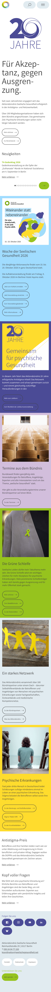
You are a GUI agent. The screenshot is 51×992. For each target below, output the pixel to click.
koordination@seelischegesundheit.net (20, 952)
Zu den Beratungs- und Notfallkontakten (17, 808)
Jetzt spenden (39, 986)
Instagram (18, 922)
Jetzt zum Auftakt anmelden (13, 287)
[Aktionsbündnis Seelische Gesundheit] (17, 4)
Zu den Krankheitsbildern (12, 825)
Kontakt (7, 962)
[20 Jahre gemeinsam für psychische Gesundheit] (25, 33)
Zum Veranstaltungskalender (13, 304)
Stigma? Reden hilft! (11, 817)
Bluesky (7, 931)
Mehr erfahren (8, 132)
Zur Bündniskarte (9, 141)
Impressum (32, 962)
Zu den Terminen (9, 502)
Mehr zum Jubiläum (11, 398)
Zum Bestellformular (11, 603)
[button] (7, 185)
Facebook (7, 922)
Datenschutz (19, 962)
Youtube (30, 922)
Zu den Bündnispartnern (12, 710)
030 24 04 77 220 (11, 949)
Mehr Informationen (10, 312)
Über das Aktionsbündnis (12, 719)
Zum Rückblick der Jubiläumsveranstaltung (18, 407)
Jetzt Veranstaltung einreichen (14, 295)
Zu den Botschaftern (11, 612)
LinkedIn (41, 922)
